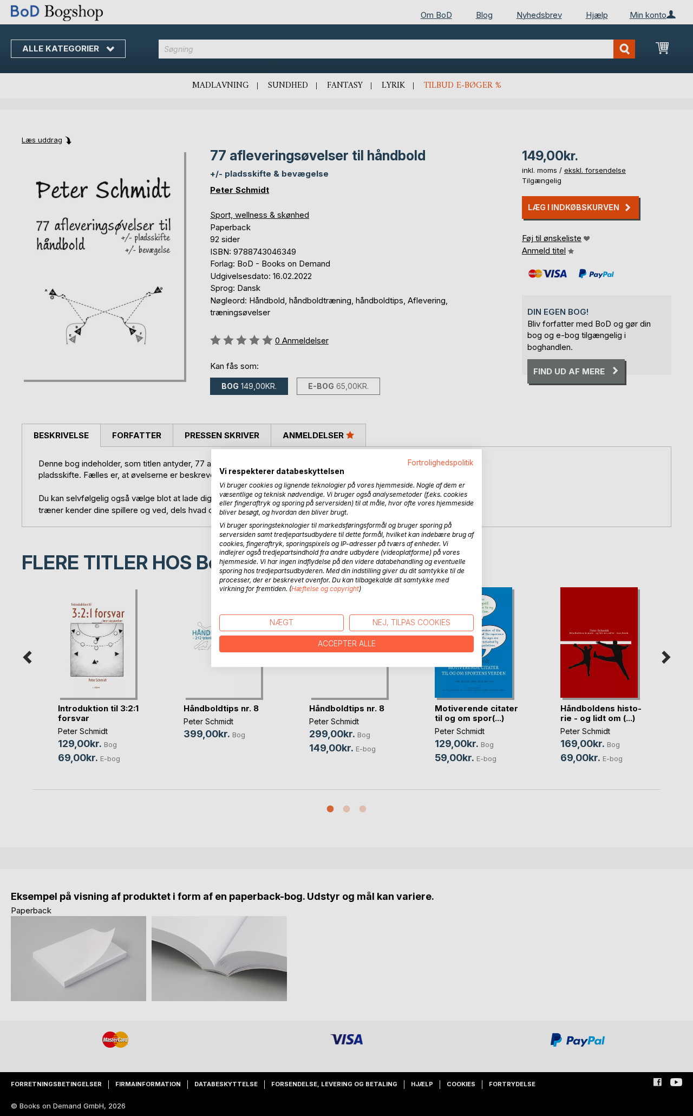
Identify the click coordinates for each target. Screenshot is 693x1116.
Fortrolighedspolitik (441, 462)
